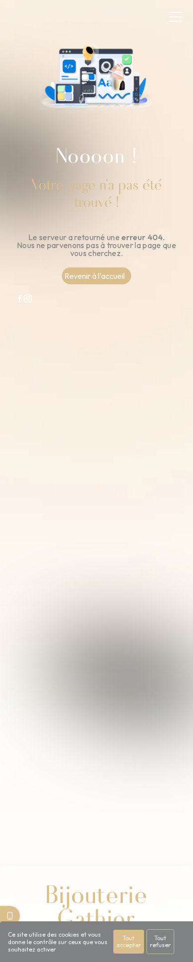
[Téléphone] (10, 916)
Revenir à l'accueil (94, 276)
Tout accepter (128, 941)
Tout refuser (160, 941)
